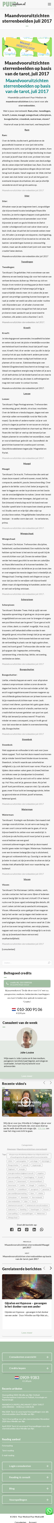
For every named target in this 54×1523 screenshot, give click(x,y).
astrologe (34, 1161)
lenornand (12, 1185)
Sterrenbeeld (37, 1197)
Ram (32, 1193)
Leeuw (10, 1181)
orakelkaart (22, 1189)
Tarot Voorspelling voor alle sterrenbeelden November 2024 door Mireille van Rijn (26, 1420)
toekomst (11, 1209)
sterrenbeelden (14, 1201)
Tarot (34, 1201)
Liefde (22, 1185)
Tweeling (23, 1209)
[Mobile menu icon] (49, 4)
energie (22, 1169)
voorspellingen (27, 1213)
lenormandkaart (36, 1181)
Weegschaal (12, 1217)
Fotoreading (7, 1445)
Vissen (45, 1209)
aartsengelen (21, 1161)
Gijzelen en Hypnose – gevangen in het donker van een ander (26, 1304)
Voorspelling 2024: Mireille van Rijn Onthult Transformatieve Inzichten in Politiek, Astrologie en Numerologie (24, 1397)
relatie (40, 1193)
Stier (26, 1201)
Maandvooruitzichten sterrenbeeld (32, 1149)
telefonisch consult (15, 1205)
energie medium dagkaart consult (20, 1173)
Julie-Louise (27, 1052)
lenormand (21, 1181)
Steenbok (24, 1197)
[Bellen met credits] (30, 983)
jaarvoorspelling (14, 1177)
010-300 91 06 (29, 1009)
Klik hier (42, 1128)
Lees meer (27, 1076)
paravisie (46, 1189)
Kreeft (40, 1177)
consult (25, 1165)
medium (41, 1185)
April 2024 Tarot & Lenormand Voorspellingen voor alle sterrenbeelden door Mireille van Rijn (26, 1427)
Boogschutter (13, 1165)
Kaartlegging (29, 1177)
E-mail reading (8, 1455)
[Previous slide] (44, 1082)
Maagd (31, 1185)
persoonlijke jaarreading (17, 1193)
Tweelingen (34, 1209)
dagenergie (36, 1165)
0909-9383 (29, 1377)
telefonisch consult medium (37, 1205)
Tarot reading (8, 1450)
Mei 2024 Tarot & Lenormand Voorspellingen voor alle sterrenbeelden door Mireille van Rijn (25, 1413)
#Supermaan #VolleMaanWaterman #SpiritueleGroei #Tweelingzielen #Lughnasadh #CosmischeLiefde (29, 1155)
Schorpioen (12, 1197)
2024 (10, 1161)
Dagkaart (11, 1169)
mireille (11, 1189)
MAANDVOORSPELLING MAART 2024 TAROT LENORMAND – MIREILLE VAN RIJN (23, 1405)
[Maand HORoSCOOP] (27, 47)
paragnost (34, 1189)
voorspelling (12, 1213)
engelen (41, 1173)
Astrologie (46, 1161)
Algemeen (11, 1149)
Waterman (41, 1213)
